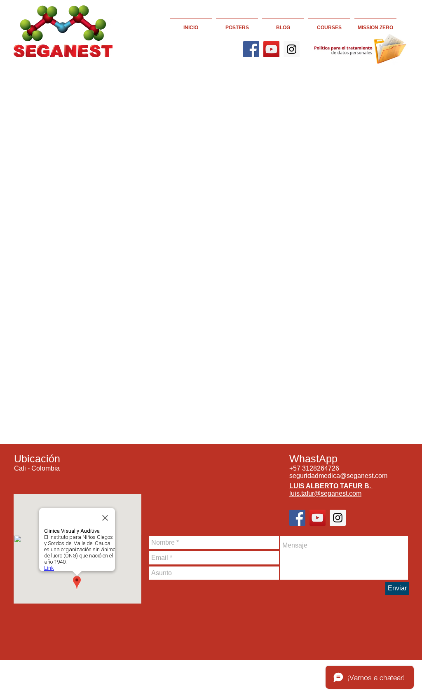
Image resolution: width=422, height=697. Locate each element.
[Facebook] (251, 49)
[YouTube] (271, 49)
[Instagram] (292, 49)
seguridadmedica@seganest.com (338, 475)
